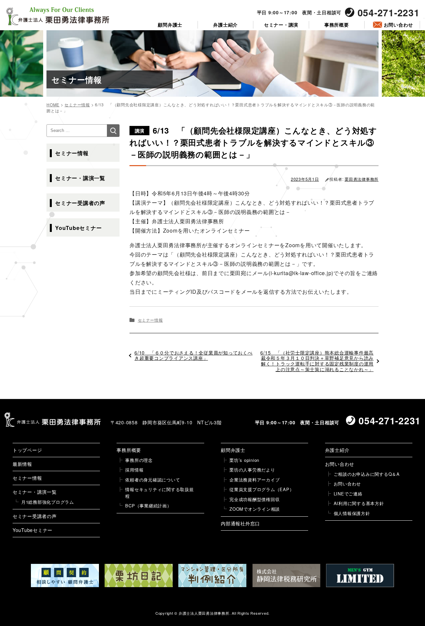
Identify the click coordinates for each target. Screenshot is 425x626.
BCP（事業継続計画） (148, 505)
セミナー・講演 (281, 25)
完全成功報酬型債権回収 (254, 499)
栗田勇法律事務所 (362, 179)
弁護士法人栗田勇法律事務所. (205, 613)
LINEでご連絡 (348, 493)
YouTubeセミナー (78, 228)
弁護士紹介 (225, 25)
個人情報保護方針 (352, 513)
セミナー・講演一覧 (80, 178)
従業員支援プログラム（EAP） (261, 489)
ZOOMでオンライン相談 (254, 509)
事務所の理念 (139, 460)
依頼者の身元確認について (152, 479)
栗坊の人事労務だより (252, 470)
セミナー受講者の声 (80, 203)
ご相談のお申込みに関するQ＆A (367, 474)
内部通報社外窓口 (240, 523)
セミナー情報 (150, 320)
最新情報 (22, 464)
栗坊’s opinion (244, 460)
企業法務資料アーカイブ (254, 479)
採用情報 (134, 470)
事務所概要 (336, 25)
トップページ (27, 450)
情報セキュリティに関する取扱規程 (159, 492)
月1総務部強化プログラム (47, 502)
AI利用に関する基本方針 (359, 503)
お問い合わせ (398, 25)
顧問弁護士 (170, 25)
